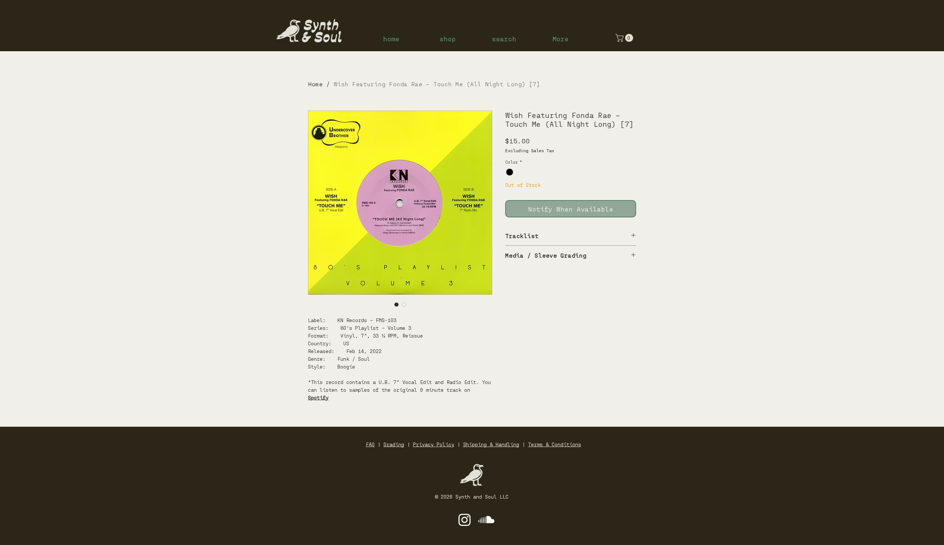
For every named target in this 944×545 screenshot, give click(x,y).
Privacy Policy (433, 444)
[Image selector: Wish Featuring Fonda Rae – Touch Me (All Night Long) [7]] (396, 304)
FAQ (370, 444)
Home (315, 83)
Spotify (318, 397)
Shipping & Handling (491, 444)
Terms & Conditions (554, 444)
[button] (625, 38)
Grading (394, 444)
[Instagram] (465, 519)
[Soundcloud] (486, 519)
